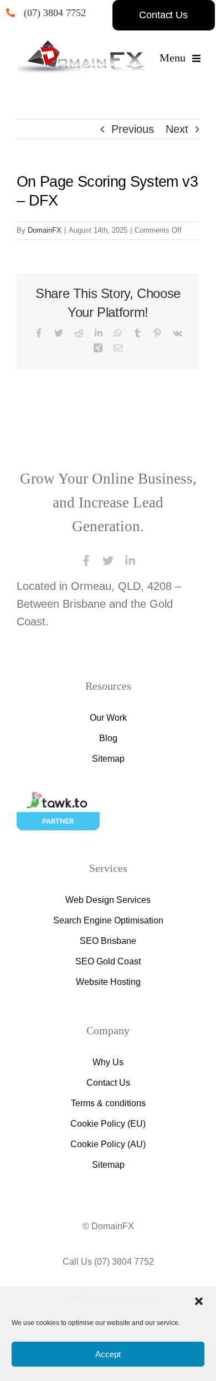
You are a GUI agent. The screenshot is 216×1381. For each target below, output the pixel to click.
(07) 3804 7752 (60, 12)
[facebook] (85, 561)
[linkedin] (130, 561)
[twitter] (108, 561)
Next (176, 129)
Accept (108, 1354)
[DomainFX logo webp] (82, 46)
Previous (131, 129)
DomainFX (43, 230)
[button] (198, 1301)
